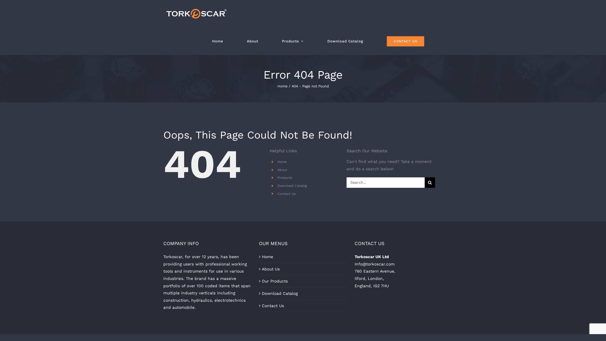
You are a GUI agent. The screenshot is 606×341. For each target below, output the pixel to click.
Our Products (275, 281)
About (282, 170)
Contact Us (286, 194)
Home (282, 162)
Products (284, 177)
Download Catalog (292, 186)
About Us (271, 269)
